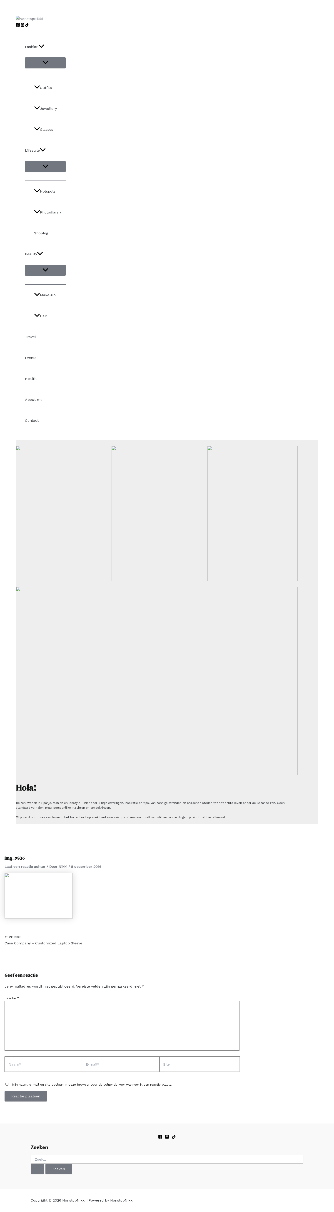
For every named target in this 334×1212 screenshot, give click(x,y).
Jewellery (48, 108)
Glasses (46, 129)
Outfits (46, 87)
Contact (32, 420)
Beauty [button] (31, 254)
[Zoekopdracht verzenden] (37, 1169)
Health (31, 378)
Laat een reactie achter (25, 866)
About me (33, 399)
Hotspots (47, 191)
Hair (43, 316)
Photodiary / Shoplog (47, 222)
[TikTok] (27, 25)
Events (30, 358)
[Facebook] (18, 25)
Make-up (48, 295)
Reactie (12, 998)
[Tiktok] (174, 1137)
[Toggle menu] (45, 62)
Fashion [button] (31, 47)
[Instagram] (22, 25)
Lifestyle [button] (32, 150)
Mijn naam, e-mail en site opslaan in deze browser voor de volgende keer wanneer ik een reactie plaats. (92, 1084)
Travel (30, 337)
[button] (41, 46)
